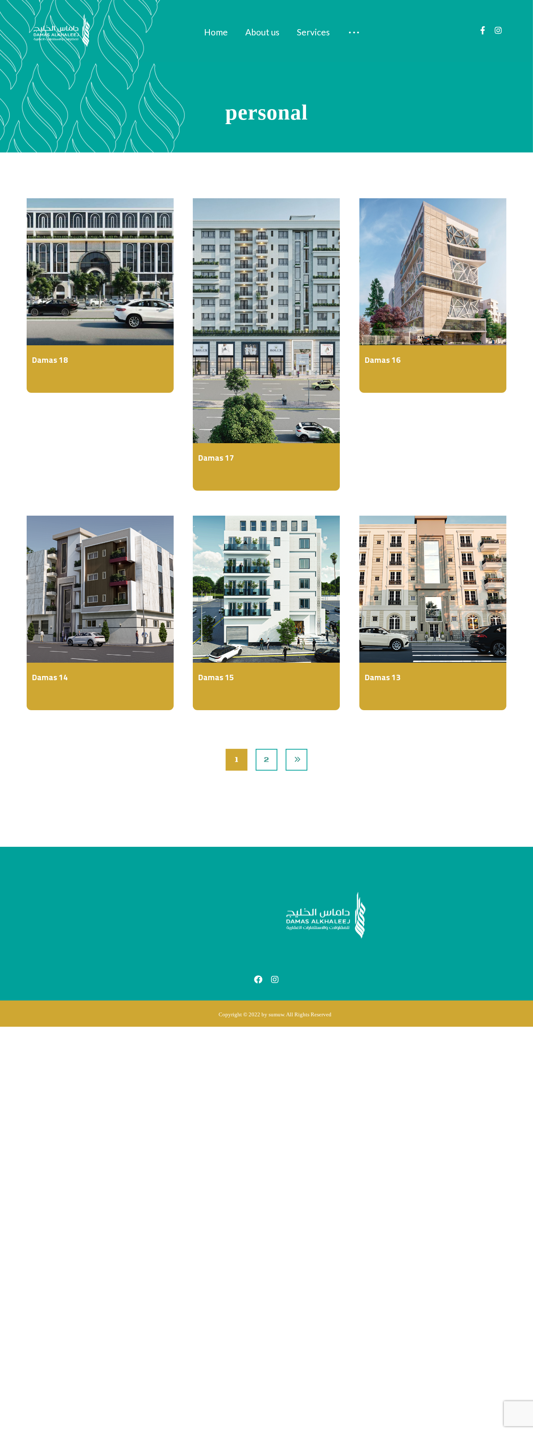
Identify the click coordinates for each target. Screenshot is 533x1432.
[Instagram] (498, 30)
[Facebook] (483, 30)
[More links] (355, 32)
